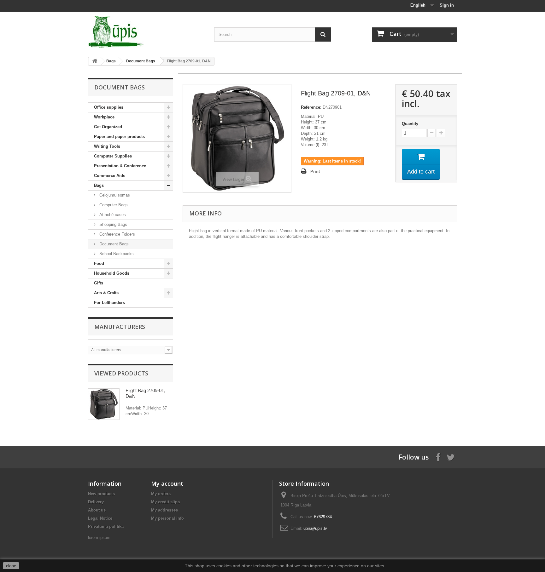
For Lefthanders (109, 302)
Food (99, 263)
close (11, 565)
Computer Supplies (113, 156)
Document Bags (113, 244)
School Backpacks (116, 253)
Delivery (96, 502)
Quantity (410, 123)
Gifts (98, 283)
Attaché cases (112, 214)
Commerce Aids (109, 175)
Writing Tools (107, 146)
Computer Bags (113, 205)
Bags (99, 185)
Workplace (104, 117)
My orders (161, 493)
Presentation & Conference (120, 165)
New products (101, 493)
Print (315, 171)
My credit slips (165, 502)
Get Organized (108, 126)
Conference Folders (116, 234)
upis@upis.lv (315, 528)
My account (167, 483)
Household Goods (111, 273)
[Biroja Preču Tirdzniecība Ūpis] (146, 32)
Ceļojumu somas (114, 195)
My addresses (164, 510)
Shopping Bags (112, 224)
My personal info (167, 518)
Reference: (311, 107)
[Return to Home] (95, 61)
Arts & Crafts (106, 292)
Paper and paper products (119, 136)
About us (97, 510)
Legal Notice (100, 518)
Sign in (447, 5)
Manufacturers (119, 326)
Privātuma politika (106, 526)
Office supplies (108, 107)
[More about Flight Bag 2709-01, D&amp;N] (104, 404)
